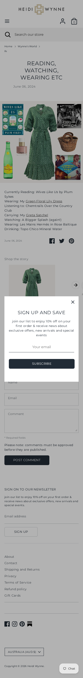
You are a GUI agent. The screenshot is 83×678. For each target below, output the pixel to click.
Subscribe (41, 364)
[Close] (73, 302)
